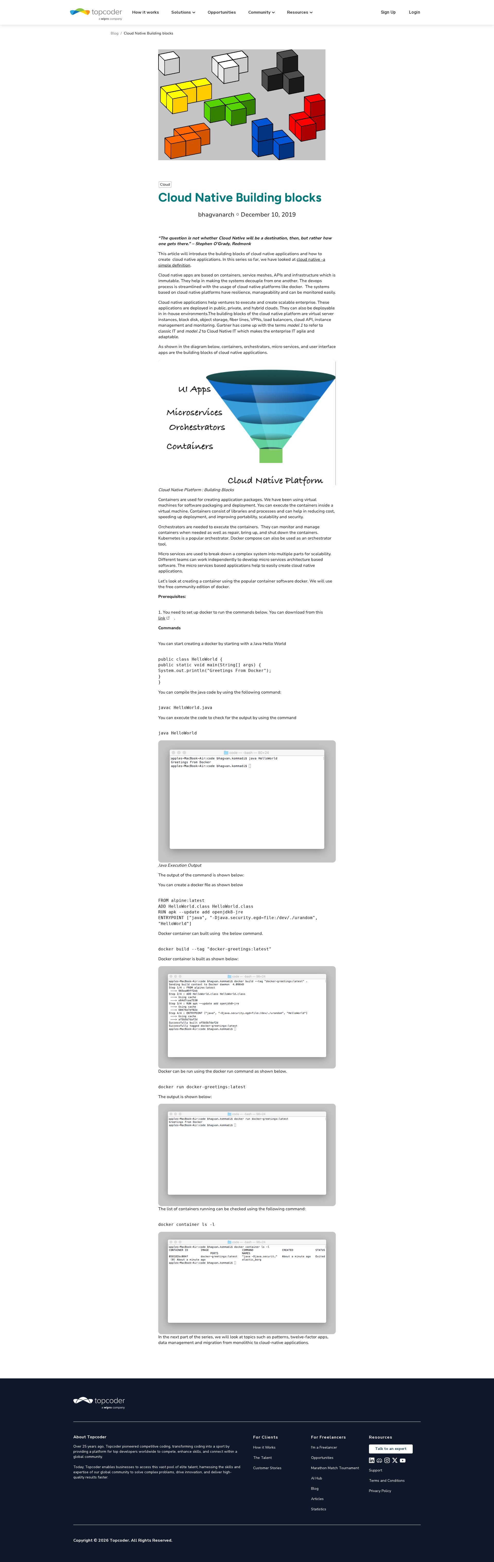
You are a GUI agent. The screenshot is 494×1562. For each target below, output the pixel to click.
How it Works (264, 1447)
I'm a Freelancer (324, 1447)
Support (375, 1470)
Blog (115, 33)
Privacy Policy (380, 1490)
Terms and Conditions (387, 1480)
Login (414, 12)
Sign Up (388, 12)
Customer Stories (267, 1468)
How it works (145, 12)
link (161, 618)
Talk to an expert (391, 1448)
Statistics (318, 1509)
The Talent (262, 1457)
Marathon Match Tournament (335, 1468)
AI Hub (316, 1478)
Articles (317, 1498)
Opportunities (222, 12)
